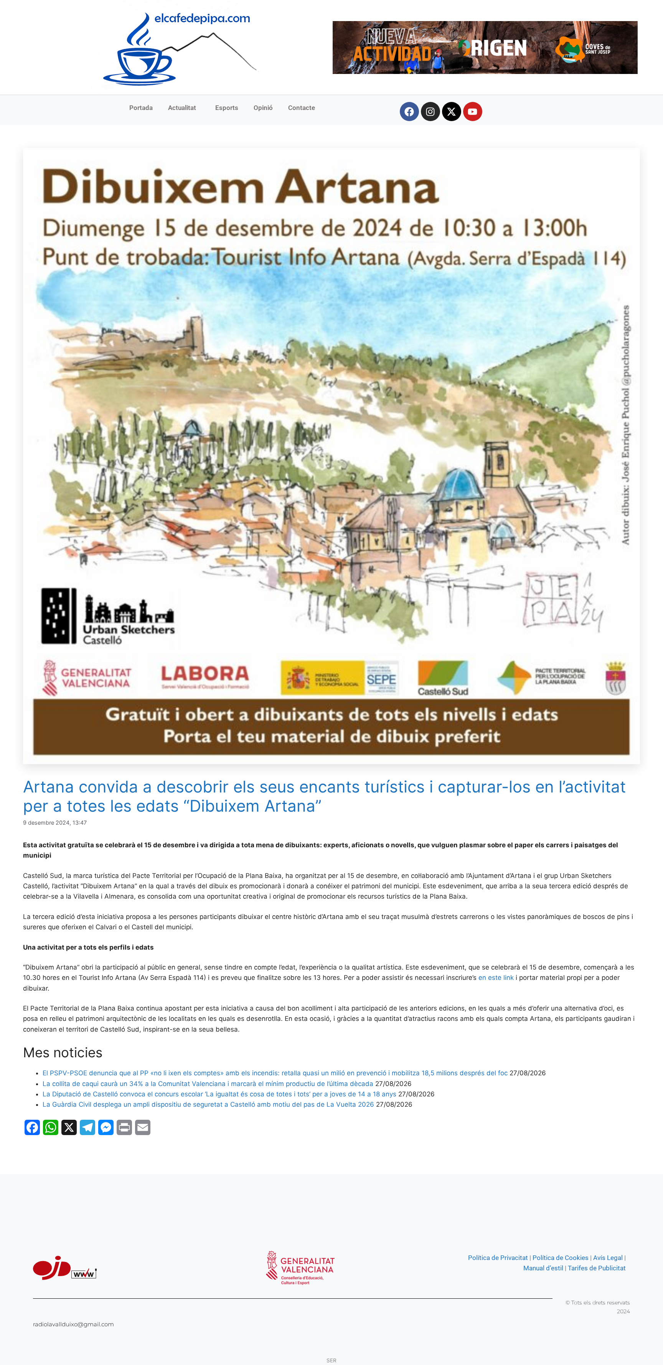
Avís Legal (608, 1258)
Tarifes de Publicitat (597, 1268)
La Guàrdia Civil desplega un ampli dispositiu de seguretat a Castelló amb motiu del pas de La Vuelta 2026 (208, 1104)
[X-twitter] (451, 111)
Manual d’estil (543, 1268)
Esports (226, 108)
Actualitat (182, 108)
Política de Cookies (561, 1258)
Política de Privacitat (498, 1258)
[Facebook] (409, 111)
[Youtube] (472, 111)
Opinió (263, 108)
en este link (496, 977)
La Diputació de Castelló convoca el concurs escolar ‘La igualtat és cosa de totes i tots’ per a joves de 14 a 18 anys (219, 1094)
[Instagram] (430, 111)
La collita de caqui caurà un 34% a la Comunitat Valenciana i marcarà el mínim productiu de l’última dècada (208, 1084)
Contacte (301, 108)
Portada (141, 108)
